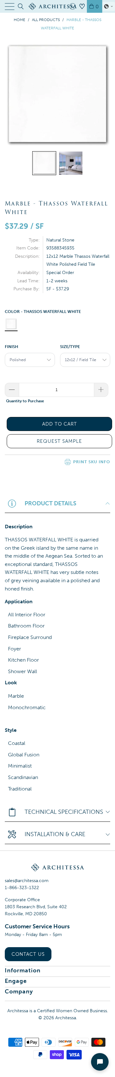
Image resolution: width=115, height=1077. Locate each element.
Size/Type (70, 346)
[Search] (20, 6)
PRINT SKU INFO (91, 461)
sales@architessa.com (27, 880)
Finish (11, 346)
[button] (108, 6)
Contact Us (28, 954)
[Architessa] (57, 6)
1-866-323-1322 (22, 887)
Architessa (65, 1018)
